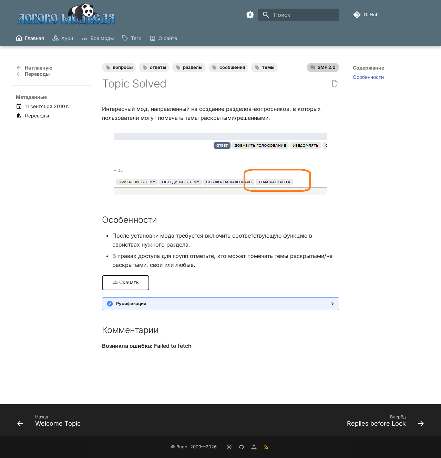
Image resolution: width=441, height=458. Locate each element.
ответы (158, 67)
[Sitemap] (253, 446)
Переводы (37, 115)
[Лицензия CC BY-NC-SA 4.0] (229, 446)
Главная (34, 38)
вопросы (123, 67)
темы (268, 67)
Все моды (102, 38)
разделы (192, 67)
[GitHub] (241, 446)
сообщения (232, 67)
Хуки (67, 38)
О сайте (167, 38)
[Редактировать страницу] (335, 83)
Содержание (368, 68)
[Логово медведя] (67, 14)
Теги (136, 38)
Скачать (128, 282)
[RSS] (266, 446)
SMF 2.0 (327, 67)
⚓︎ (164, 220)
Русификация (131, 303)
